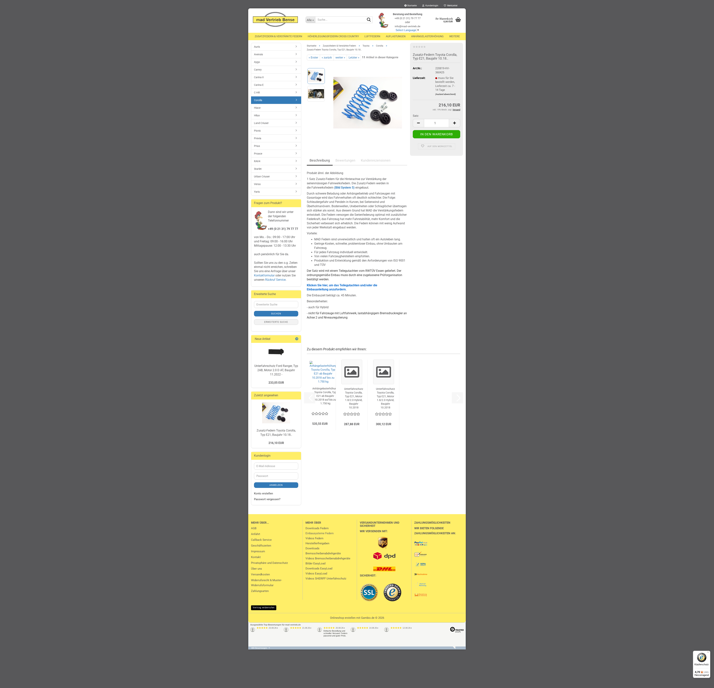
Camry (258, 69)
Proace (258, 153)
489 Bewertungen (259, 648)
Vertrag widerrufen (264, 607)
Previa (257, 138)
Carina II (259, 77)
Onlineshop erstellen (343, 617)
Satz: (416, 115)
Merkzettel (451, 5)
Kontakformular (264, 275)
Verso (257, 184)
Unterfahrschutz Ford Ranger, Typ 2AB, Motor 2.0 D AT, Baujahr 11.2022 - (276, 370)
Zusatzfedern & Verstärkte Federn (278, 36)
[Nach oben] (10, 682)
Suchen (276, 313)
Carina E (259, 84)
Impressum (258, 551)
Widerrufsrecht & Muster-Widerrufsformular (266, 583)
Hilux (257, 115)
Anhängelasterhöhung (427, 36)
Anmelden (276, 485)
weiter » (340, 57)
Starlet (258, 168)
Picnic (257, 130)
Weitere (454, 36)
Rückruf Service (275, 279)
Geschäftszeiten (261, 545)
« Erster (313, 57)
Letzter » (354, 57)
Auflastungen (396, 36)
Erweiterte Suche (276, 322)
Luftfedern (372, 36)
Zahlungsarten (260, 591)
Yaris (257, 191)
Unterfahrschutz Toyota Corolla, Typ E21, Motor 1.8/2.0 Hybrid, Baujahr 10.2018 (353, 398)
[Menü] (708, 653)
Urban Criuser (262, 176)
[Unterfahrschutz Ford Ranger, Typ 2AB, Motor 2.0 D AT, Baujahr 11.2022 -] (276, 352)
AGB (253, 528)
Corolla (258, 100)
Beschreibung (320, 160)
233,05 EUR (276, 382)
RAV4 (257, 161)
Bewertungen (345, 160)
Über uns (256, 568)
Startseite (412, 5)
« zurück (327, 57)
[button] (418, 123)
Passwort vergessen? (267, 499)
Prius (257, 145)
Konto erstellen (263, 493)
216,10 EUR (276, 443)
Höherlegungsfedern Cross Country (333, 36)
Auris (257, 46)
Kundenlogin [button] (431, 5)
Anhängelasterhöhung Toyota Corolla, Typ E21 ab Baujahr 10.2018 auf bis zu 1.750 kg (325, 396)
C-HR (257, 92)
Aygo (257, 61)
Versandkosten (260, 574)
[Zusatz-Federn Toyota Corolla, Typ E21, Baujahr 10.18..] (367, 102)
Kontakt (256, 557)
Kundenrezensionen (375, 160)
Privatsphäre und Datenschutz (269, 563)
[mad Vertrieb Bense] (275, 19)
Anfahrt (255, 534)
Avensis (258, 54)
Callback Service (261, 540)
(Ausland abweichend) (445, 94)
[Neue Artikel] (296, 339)
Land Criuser (261, 123)
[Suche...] (368, 20)
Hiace (257, 107)
